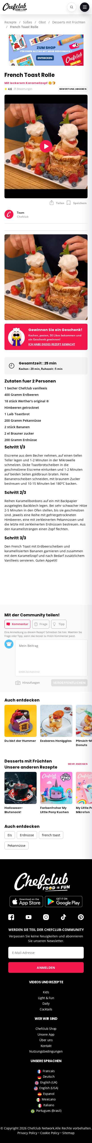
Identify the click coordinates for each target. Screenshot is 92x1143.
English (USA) (48, 1088)
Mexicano (49, 1099)
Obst (42, 22)
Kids (46, 992)
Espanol (48, 1094)
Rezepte (10, 22)
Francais (49, 1071)
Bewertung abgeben (72, 88)
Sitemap (68, 1133)
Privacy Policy (27, 1133)
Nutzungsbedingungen (46, 1051)
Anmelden (46, 967)
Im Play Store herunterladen (63, 901)
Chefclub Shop (46, 1028)
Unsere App (46, 1034)
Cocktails (46, 1009)
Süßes (27, 22)
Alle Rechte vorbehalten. (73, 1128)
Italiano (48, 1105)
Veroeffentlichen (69, 683)
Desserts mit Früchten (68, 22)
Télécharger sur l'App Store (26, 901)
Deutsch (49, 1076)
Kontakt (46, 1046)
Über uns (46, 1040)
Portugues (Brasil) (48, 1110)
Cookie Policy (49, 1133)
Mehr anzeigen (78, 763)
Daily (46, 1003)
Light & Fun (46, 998)
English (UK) (48, 1082)
